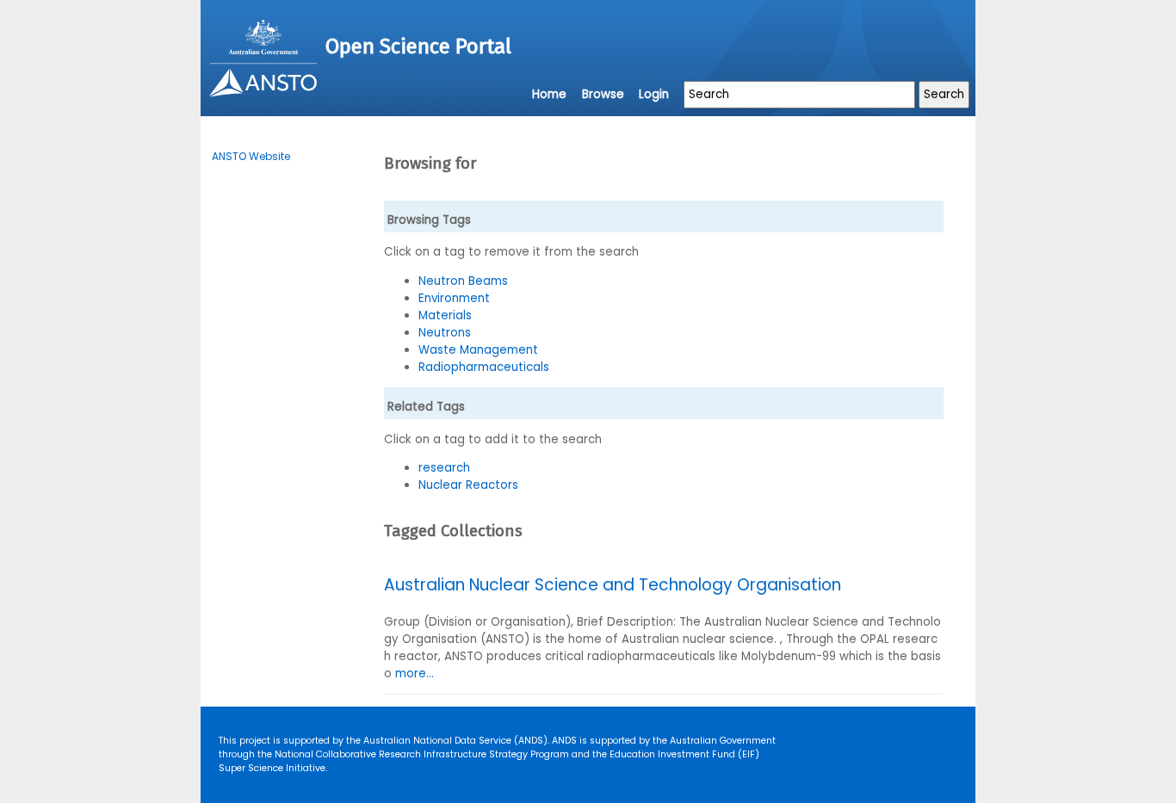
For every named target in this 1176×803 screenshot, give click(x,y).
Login (654, 94)
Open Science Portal (418, 46)
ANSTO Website (251, 156)
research (444, 468)
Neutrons (444, 332)
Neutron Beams (463, 281)
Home (549, 94)
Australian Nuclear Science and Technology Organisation (612, 584)
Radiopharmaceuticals (483, 367)
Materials (445, 315)
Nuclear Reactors (468, 485)
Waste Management (478, 350)
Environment (454, 298)
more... (414, 673)
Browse (603, 94)
